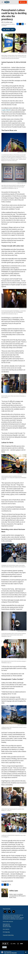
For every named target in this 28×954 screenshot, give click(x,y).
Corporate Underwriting (8, 935)
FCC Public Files (6, 932)
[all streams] (26, 952)
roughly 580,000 (5, 110)
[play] (2, 952)
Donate (23, 2)
